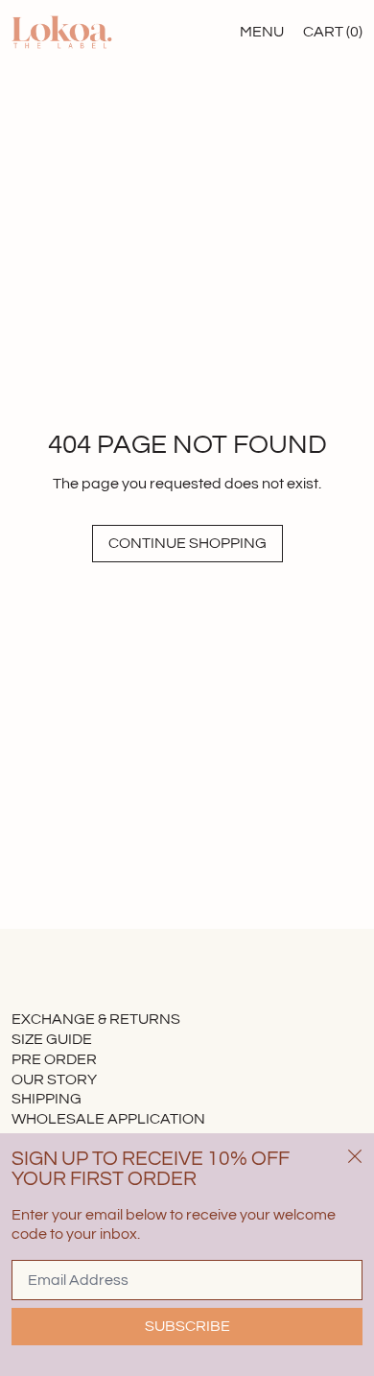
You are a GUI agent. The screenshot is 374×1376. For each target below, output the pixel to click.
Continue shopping (187, 543)
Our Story (54, 1079)
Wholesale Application (108, 1119)
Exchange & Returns (96, 1019)
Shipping (47, 1098)
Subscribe (187, 1326)
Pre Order (54, 1059)
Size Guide (52, 1039)
